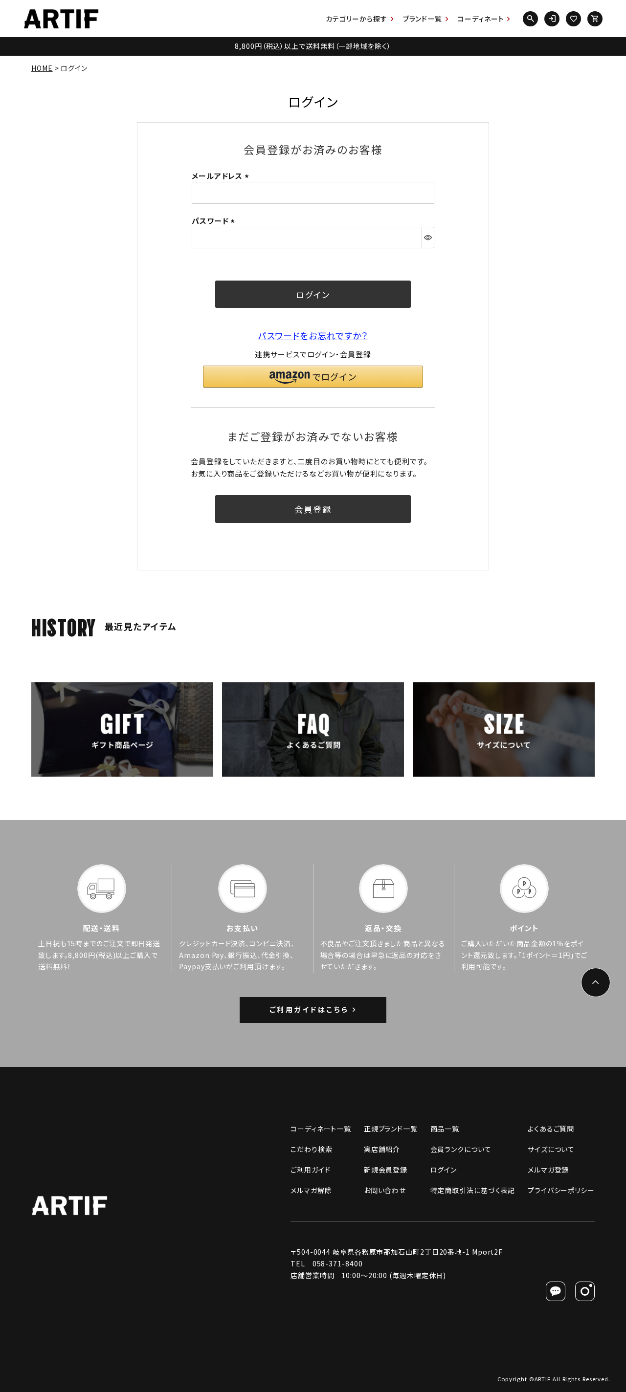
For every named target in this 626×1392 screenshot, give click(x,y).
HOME (42, 68)
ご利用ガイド (310, 1169)
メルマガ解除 (311, 1190)
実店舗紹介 (382, 1149)
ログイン (443, 1169)
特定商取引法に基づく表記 (472, 1190)
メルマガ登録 (548, 1169)
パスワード (215, 221)
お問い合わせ (385, 1190)
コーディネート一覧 (321, 1128)
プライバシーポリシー (561, 1190)
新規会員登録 (385, 1169)
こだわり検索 (311, 1149)
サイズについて (551, 1149)
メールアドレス (222, 176)
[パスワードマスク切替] (428, 237)
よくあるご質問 (551, 1128)
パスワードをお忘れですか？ (313, 335)
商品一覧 (445, 1128)
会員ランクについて (461, 1149)
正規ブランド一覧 (391, 1128)
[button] (313, 377)
